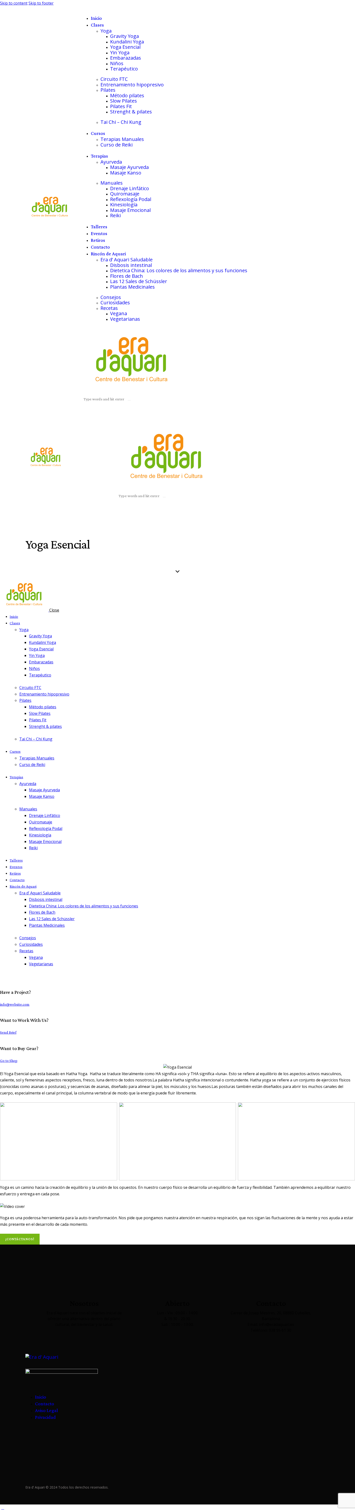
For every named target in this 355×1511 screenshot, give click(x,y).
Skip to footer (41, 3)
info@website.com (14, 1004)
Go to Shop (8, 1060)
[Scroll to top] (2, 1507)
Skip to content (14, 3)
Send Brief (8, 1032)
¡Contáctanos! (19, 1239)
